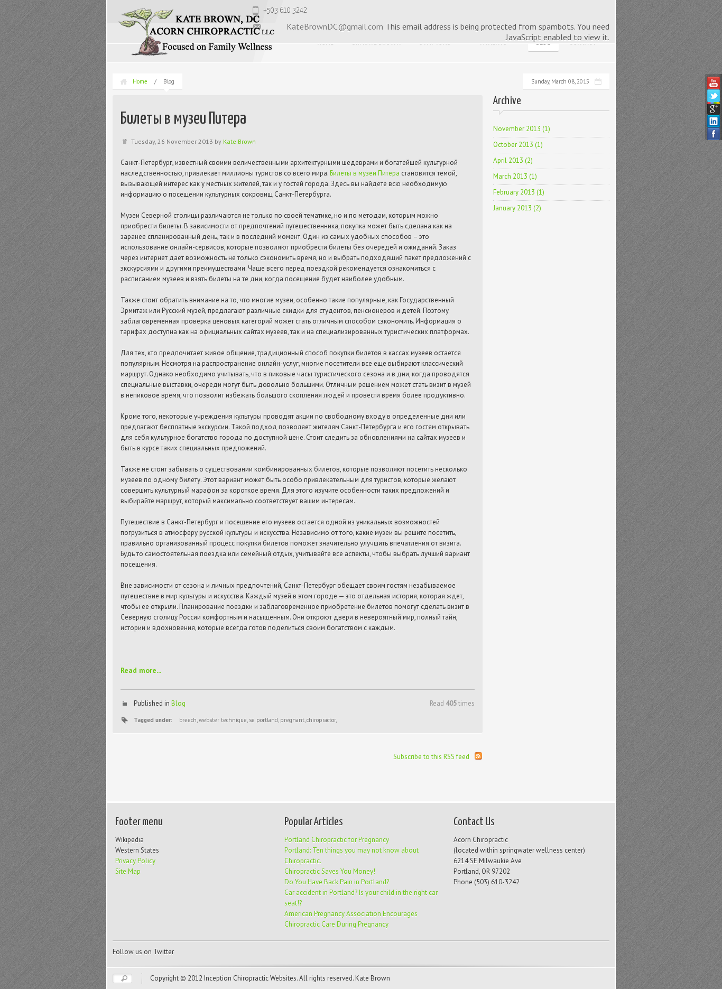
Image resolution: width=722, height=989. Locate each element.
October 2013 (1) (518, 144)
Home (140, 81)
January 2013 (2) (517, 208)
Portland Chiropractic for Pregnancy (336, 839)
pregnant (292, 720)
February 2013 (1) (518, 192)
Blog (178, 703)
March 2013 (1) (515, 176)
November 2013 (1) (521, 128)
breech (188, 720)
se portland (263, 720)
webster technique (223, 720)
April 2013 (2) (513, 160)
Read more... (141, 670)
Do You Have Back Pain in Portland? (336, 881)
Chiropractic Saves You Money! (329, 871)
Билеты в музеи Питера (365, 173)
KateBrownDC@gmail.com (334, 26)
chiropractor (321, 720)
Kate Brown (239, 141)
